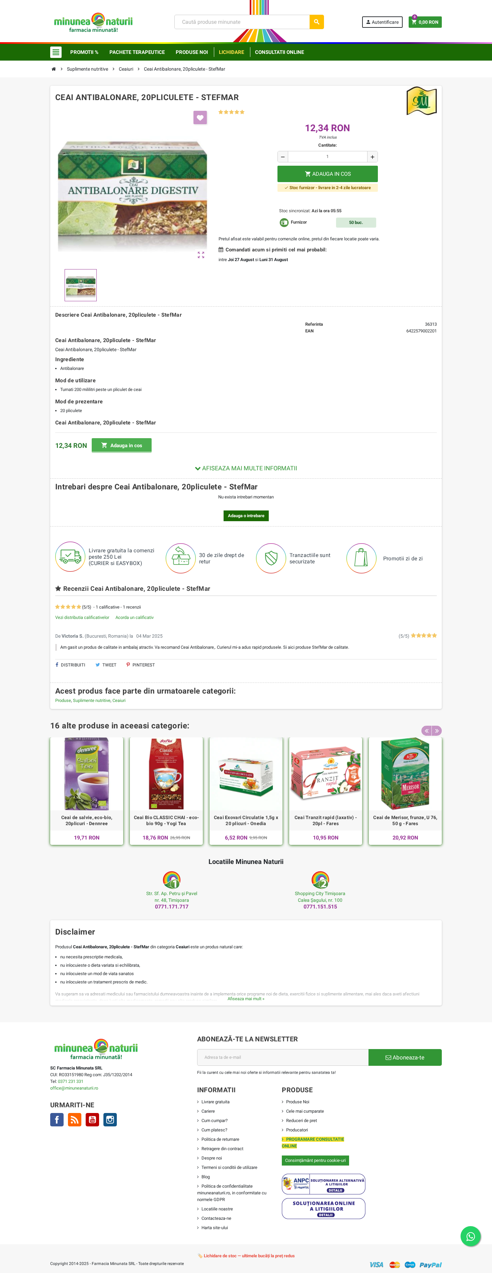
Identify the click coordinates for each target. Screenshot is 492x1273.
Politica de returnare (220, 1139)
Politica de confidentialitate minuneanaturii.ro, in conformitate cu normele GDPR (231, 1193)
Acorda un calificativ (134, 617)
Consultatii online (279, 52)
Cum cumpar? (214, 1120)
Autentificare (382, 22)
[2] (226, 112)
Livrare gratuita (215, 1101)
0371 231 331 (70, 1081)
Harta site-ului (214, 1227)
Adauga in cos (121, 445)
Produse (63, 700)
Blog (205, 1176)
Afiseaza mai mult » (246, 998)
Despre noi (211, 1158)
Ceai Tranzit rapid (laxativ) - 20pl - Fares (326, 820)
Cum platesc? (214, 1129)
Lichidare (231, 52)
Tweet (108, 664)
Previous (426, 731)
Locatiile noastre (217, 1208)
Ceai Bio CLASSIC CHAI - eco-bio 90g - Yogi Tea (166, 820)
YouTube (92, 1119)
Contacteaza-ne (216, 1218)
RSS (74, 1119)
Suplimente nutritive (91, 700)
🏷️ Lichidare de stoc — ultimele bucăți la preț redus (246, 1255)
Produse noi (192, 52)
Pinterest (143, 664)
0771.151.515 (320, 906)
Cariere (208, 1111)
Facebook (57, 1119)
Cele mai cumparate (305, 1111)
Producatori (297, 1129)
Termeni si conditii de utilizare (229, 1167)
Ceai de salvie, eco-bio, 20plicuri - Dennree (86, 820)
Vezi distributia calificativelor (82, 617)
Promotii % (84, 52)
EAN (309, 330)
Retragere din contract (222, 1148)
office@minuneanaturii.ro (74, 1088)
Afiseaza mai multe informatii (249, 468)
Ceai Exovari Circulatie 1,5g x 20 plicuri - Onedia (246, 820)
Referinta (314, 324)
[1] (221, 112)
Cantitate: (327, 145)
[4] (237, 112)
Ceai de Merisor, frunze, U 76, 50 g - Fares (405, 820)
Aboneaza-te (407, 1057)
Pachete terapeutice (137, 52)
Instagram (110, 1119)
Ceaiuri (119, 700)
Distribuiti (72, 664)
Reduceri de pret (301, 1120)
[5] (242, 112)
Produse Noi (297, 1101)
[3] (231, 112)
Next (437, 731)
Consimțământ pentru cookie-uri (315, 1160)
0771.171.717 (171, 906)
